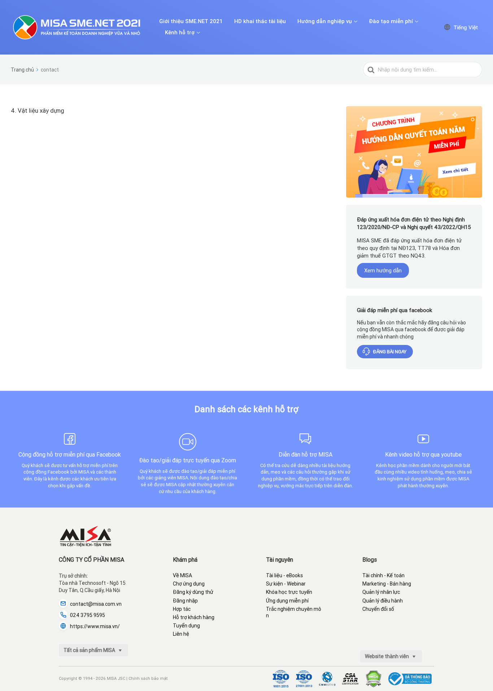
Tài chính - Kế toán (383, 575)
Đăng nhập (185, 600)
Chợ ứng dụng (189, 583)
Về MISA (182, 575)
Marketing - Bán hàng (386, 583)
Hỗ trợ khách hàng (193, 617)
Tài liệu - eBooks (284, 575)
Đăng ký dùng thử (193, 592)
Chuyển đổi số (378, 609)
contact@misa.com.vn (96, 604)
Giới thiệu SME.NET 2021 (191, 21)
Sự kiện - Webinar (286, 583)
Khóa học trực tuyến (289, 592)
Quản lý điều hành (382, 600)
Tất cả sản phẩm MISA (90, 650)
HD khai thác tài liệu (260, 21)
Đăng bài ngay (389, 352)
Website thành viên (387, 656)
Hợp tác (182, 609)
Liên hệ (181, 634)
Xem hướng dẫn (383, 270)
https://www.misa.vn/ (95, 626)
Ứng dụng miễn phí (287, 600)
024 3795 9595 (87, 615)
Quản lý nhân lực (381, 592)
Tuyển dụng (186, 625)
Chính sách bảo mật (148, 678)
